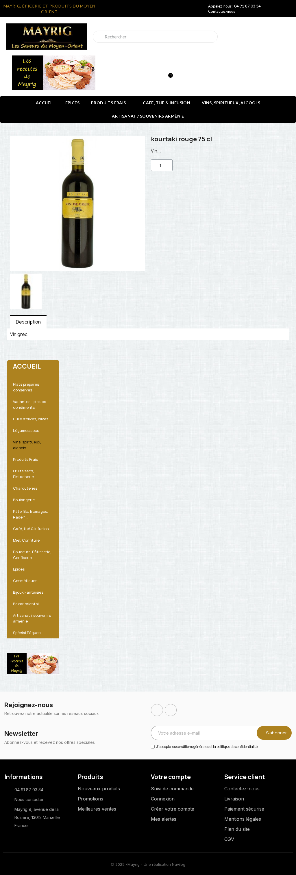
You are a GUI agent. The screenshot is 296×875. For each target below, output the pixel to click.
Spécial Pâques (26, 632)
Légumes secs (26, 430)
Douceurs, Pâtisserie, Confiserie (32, 554)
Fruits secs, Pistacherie (23, 473)
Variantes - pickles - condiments (30, 404)
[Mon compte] (148, 73)
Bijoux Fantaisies (28, 592)
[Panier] (168, 73)
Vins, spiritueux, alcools (231, 102)
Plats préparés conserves (26, 387)
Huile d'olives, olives (30, 418)
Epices (72, 102)
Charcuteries (25, 488)
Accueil (45, 102)
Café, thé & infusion (166, 102)
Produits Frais (108, 102)
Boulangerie (24, 499)
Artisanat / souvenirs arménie (148, 116)
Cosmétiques (25, 580)
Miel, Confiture (26, 540)
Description (28, 322)
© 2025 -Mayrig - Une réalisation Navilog (148, 864)
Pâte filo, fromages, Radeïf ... (30, 514)
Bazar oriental (26, 603)
